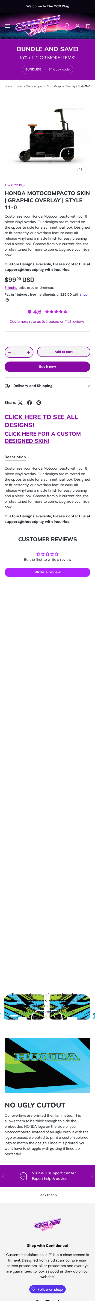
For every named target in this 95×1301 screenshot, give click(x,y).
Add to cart (64, 352)
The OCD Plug (15, 185)
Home (8, 86)
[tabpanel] (47, 495)
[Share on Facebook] (29, 402)
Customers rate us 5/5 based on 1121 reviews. (47, 321)
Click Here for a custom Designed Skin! (43, 437)
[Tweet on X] (20, 402)
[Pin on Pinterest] (38, 402)
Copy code (61, 69)
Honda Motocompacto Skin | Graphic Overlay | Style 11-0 (53, 86)
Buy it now (47, 367)
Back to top (48, 1195)
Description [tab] (15, 456)
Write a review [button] (47, 572)
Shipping (11, 288)
